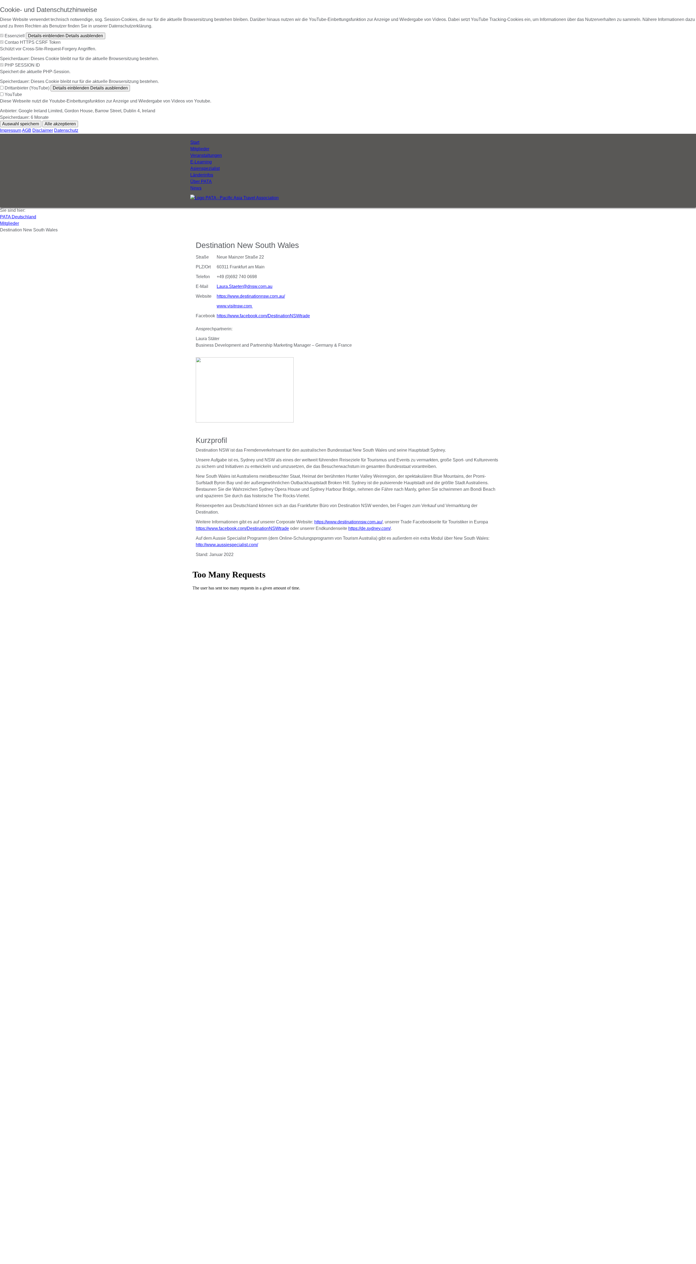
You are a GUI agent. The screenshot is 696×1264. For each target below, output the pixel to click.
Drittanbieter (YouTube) (27, 88)
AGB (26, 130)
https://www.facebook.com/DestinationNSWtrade (263, 315)
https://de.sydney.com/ (369, 528)
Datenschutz (66, 130)
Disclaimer (42, 130)
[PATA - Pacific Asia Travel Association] (234, 197)
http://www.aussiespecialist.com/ (227, 544)
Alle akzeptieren (60, 124)
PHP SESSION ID (22, 65)
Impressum (10, 130)
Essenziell (15, 35)
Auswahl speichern (20, 124)
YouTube (13, 94)
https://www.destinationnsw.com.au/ (251, 296)
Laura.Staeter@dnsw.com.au (244, 286)
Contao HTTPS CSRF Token (33, 42)
